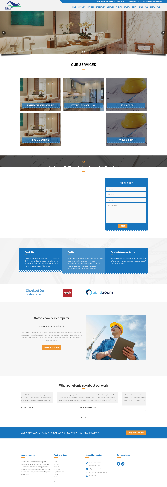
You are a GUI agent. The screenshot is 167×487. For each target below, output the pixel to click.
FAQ (55, 479)
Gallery (56, 474)
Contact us (57, 482)
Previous (81, 417)
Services (56, 466)
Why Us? (56, 464)
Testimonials (57, 477)
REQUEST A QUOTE (136, 433)
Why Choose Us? (51, 347)
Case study (57, 469)
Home (55, 461)
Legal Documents (59, 471)
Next (85, 417)
